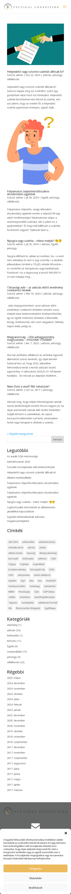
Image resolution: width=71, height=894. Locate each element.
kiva (40, 580)
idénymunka (24, 575)
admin (19, 75)
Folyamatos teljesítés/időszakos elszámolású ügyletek (28, 192)
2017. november (16, 752)
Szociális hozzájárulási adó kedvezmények (31, 467)
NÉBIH (11, 591)
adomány (12, 625)
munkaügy (35, 586)
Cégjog (12, 564)
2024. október (15, 694)
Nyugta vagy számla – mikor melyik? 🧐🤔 (34, 241)
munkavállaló (14, 651)
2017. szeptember (17, 758)
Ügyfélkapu (50, 608)
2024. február (14, 704)
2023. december (16, 715)
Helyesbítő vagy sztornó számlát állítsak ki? (35, 72)
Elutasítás (35, 878)
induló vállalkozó (42, 575)
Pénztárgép (24, 591)
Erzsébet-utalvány (17, 569)
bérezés (11, 640)
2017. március (15, 790)
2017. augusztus (16, 763)
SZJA (36, 591)
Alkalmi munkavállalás (19, 477)
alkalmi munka (15, 553)
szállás (11, 597)
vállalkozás (13, 79)
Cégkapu (24, 564)
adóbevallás (28, 541)
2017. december (16, 747)
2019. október (15, 731)
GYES (10, 575)
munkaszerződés (16, 586)
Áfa (10, 608)
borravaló (13, 558)
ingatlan (12, 580)
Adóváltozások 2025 (18, 461)
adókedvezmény (47, 541)
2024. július (13, 699)
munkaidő (51, 580)
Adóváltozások (15, 547)
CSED (53, 558)
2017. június (13, 774)
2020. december (16, 720)
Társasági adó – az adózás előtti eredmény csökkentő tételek (35, 289)
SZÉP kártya (48, 591)
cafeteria (42, 558)
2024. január (14, 710)
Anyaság (31, 553)
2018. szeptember (17, 742)
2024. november (16, 688)
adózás (47, 75)
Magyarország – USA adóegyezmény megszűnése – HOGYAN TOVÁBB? (30, 338)
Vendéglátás (28, 602)
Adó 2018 (13, 541)
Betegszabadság (48, 553)
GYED (51, 569)
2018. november (16, 736)
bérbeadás (28, 558)
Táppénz (12, 602)
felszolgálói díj (37, 569)
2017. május (14, 779)
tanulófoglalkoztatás (44, 597)
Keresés (57, 439)
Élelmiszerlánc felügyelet (28, 608)
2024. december (16, 683)
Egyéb (44, 197)
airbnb (42, 547)
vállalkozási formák (47, 602)
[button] (66, 833)
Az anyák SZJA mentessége (22, 456)
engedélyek (38, 564)
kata (31, 580)
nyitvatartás (50, 586)
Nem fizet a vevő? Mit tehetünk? (28, 386)
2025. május (14, 677)
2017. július (13, 768)
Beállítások (35, 887)
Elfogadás (35, 868)
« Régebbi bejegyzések (20, 433)
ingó (23, 580)
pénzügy (57, 75)
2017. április (13, 784)
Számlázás (25, 597)
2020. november (16, 725)
